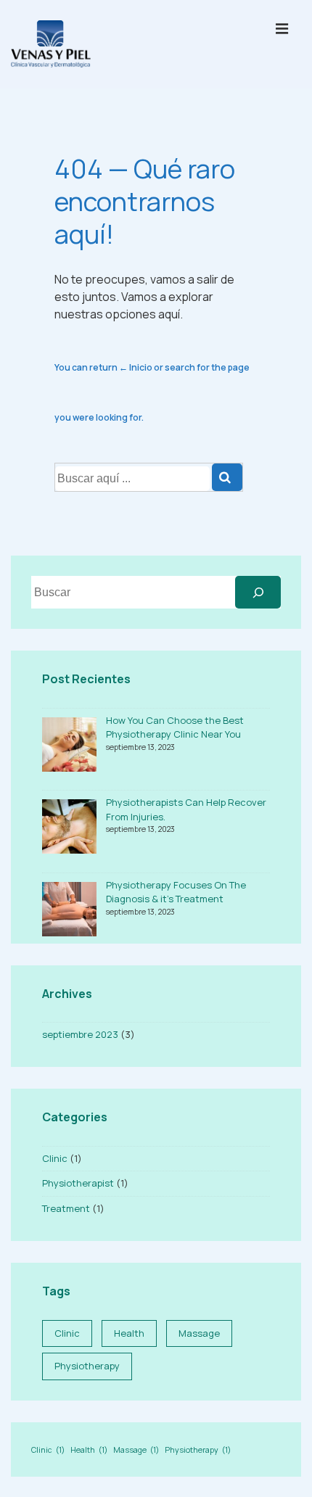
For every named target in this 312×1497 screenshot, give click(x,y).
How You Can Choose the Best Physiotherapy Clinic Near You (175, 727)
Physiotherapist (78, 1182)
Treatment (66, 1208)
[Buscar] (258, 592)
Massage (199, 1333)
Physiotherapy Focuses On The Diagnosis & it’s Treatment (176, 892)
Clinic (54, 1158)
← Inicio (135, 367)
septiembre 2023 (80, 1034)
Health (129, 1333)
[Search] (227, 477)
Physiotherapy (87, 1365)
